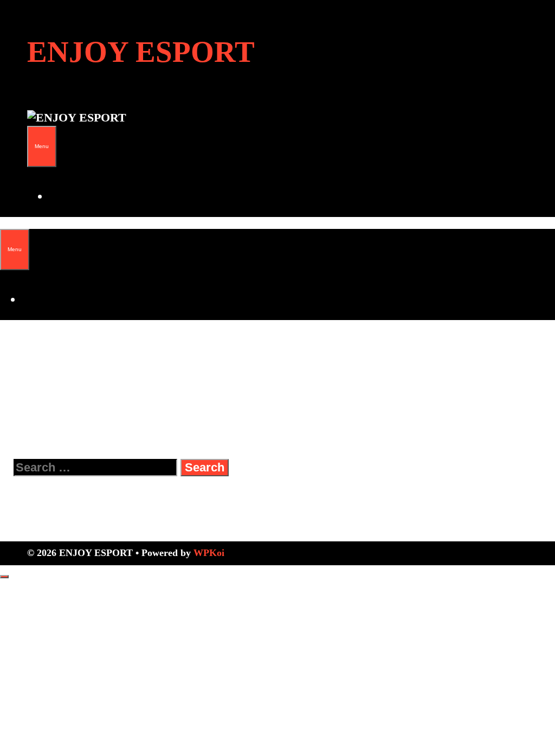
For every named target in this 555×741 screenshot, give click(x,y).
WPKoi (208, 552)
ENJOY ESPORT (141, 51)
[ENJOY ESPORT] (76, 117)
